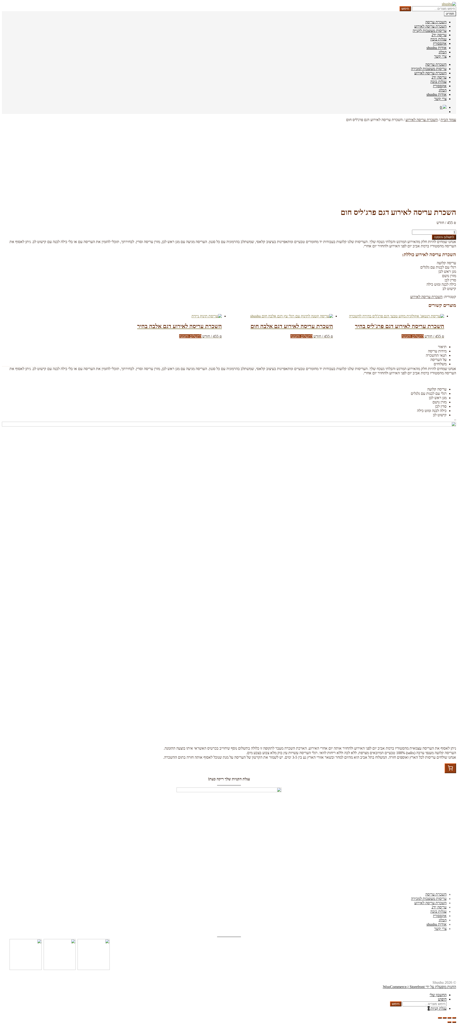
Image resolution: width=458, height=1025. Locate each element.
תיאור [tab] (442, 347)
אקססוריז (440, 43)
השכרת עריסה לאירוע (430, 26)
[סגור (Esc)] (454, 1018)
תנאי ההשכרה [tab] (436, 355)
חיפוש (405, 8)
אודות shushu (437, 48)
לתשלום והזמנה (444, 237)
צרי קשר (440, 56)
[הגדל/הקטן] (440, 1018)
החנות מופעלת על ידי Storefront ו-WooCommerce (419, 987)
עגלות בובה (438, 39)
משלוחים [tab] (440, 364)
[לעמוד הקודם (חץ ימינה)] (454, 1022)
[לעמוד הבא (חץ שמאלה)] (449, 1022)
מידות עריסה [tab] (437, 351)
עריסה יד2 (439, 35)
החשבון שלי (438, 995)
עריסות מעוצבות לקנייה (430, 31)
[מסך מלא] (445, 1018)
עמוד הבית (448, 120)
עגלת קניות (437, 1008)
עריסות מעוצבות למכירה (429, 69)
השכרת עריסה (436, 22)
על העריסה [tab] (438, 360)
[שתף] (449, 1018)
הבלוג (443, 52)
